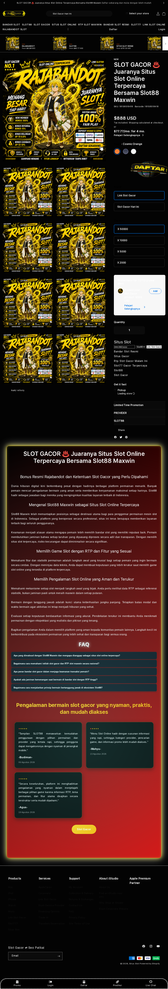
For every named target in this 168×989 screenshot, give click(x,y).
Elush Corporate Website (113, 909)
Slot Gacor (84, 829)
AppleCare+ (45, 887)
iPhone (12, 899)
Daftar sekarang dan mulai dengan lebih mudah (126, 3)
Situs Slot (14, 929)
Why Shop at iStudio (111, 902)
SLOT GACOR (42, 24)
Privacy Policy (77, 917)
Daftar (84, 985)
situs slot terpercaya (23, 541)
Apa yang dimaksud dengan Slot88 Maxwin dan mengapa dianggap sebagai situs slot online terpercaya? (67, 655)
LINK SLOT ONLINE (154, 24)
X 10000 (122, 240)
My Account (76, 887)
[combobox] (79, 14)
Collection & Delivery (81, 893)
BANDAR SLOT (11, 24)
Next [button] (163, 3)
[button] (11, 24)
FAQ (71, 911)
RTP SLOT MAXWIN (90, 24)
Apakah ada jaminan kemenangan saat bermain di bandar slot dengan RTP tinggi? (55, 679)
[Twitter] (121, 437)
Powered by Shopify (150, 964)
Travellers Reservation (52, 923)
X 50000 (122, 229)
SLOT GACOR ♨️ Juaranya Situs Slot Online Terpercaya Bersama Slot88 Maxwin (84, 3)
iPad (10, 893)
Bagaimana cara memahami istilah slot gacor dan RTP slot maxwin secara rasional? (56, 663)
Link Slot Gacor (126, 195)
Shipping (133, 123)
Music (11, 911)
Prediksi (117, 985)
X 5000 (121, 251)
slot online (17, 569)
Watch (12, 905)
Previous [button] (4, 3)
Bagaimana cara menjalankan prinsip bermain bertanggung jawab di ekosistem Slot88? (58, 687)
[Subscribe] (58, 956)
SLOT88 (27, 24)
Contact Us (75, 905)
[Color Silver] (133, 151)
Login (51, 985)
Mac (10, 887)
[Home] (14, 13)
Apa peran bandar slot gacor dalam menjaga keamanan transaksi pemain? (51, 671)
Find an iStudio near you (110, 895)
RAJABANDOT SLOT (15, 29)
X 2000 (121, 262)
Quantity (119, 322)
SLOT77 (136, 24)
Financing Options (49, 911)
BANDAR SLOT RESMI (116, 24)
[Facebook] (116, 437)
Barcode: (139, 106)
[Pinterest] (127, 437)
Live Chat (151, 985)
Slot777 (13, 923)
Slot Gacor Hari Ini (128, 206)
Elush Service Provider (52, 905)
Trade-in (43, 917)
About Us (104, 887)
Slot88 (153, 490)
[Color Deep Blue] (125, 151)
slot (51, 588)
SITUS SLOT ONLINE (64, 24)
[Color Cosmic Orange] (117, 151)
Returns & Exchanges (81, 899)
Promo (17, 985)
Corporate (45, 893)
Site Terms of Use (79, 923)
